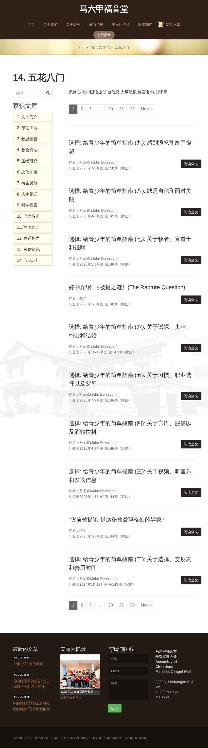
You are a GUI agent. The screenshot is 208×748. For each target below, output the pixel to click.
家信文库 (173, 25)
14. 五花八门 (28, 260)
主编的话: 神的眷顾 (28, 664)
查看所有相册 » (70, 698)
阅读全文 (191, 164)
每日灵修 (104, 35)
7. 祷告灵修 (27, 183)
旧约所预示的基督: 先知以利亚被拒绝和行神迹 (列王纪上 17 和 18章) (32, 686)
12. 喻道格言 (28, 238)
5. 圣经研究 (27, 161)
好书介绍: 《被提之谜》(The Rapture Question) (127, 287)
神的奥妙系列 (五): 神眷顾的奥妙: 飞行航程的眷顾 (31, 709)
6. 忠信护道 (27, 172)
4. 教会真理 (27, 150)
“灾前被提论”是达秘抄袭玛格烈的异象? (117, 519)
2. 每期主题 (27, 128)
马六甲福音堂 (104, 8)
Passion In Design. (135, 738)
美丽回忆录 (121, 25)
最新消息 (96, 25)
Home (84, 47)
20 (110, 109)
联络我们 (145, 25)
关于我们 (50, 25)
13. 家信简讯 (28, 249)
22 (132, 109)
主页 (31, 25)
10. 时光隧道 (28, 216)
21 (121, 109)
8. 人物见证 (27, 194)
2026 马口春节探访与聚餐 (77, 691)
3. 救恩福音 (27, 139)
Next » (147, 109)
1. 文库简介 (27, 117)
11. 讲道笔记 (28, 227)
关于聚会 (73, 25)
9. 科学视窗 (27, 205)
